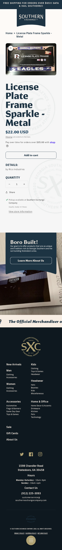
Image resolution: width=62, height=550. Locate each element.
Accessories (11, 377)
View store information (20, 211)
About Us (11, 439)
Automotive (11, 405)
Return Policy (43, 533)
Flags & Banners (13, 408)
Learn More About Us (31, 260)
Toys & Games (37, 371)
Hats (33, 385)
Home (9, 33)
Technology (36, 417)
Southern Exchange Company (22, 529)
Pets (33, 414)
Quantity (13, 177)
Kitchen (34, 411)
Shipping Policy (31, 533)
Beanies (34, 387)
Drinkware (35, 408)
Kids (33, 390)
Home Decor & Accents (41, 405)
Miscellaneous (37, 393)
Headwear (35, 374)
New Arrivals (13, 364)
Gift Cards (12, 433)
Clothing (10, 374)
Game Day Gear (13, 411)
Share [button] (12, 192)
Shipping (9, 137)
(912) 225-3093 (31, 493)
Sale (8, 427)
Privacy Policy (19, 533)
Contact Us (31, 487)
